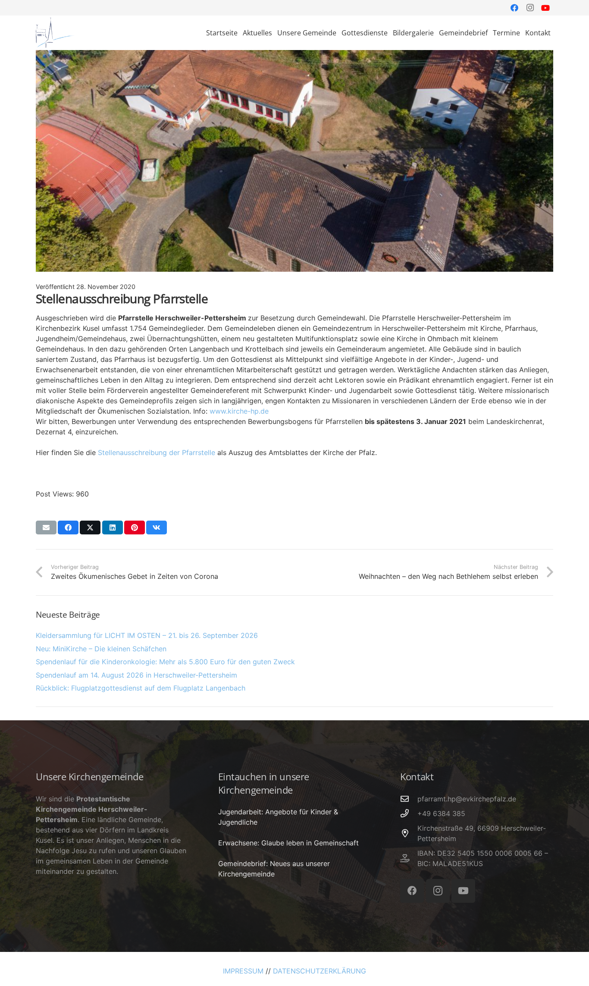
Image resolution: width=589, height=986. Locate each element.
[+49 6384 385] (408, 813)
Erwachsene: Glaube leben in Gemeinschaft (288, 842)
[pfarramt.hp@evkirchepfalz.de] (408, 798)
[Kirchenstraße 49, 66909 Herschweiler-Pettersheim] (408, 833)
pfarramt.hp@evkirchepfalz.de (466, 798)
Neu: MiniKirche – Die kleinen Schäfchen (101, 648)
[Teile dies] (68, 527)
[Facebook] (514, 8)
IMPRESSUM (243, 971)
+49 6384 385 (441, 813)
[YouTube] (545, 8)
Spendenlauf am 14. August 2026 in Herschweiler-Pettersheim (136, 675)
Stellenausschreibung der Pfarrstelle (156, 452)
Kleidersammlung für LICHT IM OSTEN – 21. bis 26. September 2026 (147, 635)
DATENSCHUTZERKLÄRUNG (319, 971)
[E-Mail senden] (46, 527)
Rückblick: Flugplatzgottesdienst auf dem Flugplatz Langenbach (140, 688)
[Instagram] (530, 8)
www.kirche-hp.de (239, 411)
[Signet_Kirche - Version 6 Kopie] (55, 33)
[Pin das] (134, 527)
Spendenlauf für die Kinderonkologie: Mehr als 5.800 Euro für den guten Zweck (165, 661)
